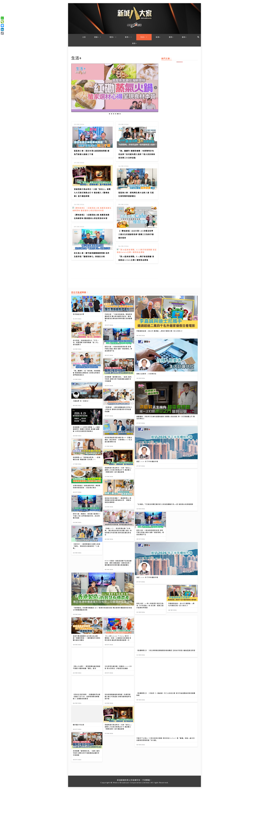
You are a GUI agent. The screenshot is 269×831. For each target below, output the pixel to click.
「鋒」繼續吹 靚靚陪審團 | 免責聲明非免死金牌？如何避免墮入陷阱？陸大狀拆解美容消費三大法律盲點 (136, 154)
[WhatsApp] (2, 18)
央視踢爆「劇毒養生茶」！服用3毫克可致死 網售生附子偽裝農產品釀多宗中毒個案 (118, 379)
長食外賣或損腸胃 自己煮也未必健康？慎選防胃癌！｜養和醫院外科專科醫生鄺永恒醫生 (86, 638)
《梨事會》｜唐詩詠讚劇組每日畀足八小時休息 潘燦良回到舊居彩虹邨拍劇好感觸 (118, 409)
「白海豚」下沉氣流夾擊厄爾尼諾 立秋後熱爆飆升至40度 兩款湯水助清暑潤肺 (164, 504)
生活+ (142, 37)
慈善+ (134, 43)
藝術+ (184, 37)
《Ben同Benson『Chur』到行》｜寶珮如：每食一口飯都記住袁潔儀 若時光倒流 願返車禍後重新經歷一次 (118, 638)
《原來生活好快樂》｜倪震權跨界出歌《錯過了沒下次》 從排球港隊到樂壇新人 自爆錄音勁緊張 (86, 696)
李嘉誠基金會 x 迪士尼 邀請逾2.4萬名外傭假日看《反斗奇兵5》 (159, 331)
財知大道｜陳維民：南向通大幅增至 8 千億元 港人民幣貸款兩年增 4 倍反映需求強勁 (86, 516)
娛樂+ (158, 37)
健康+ (96, 37)
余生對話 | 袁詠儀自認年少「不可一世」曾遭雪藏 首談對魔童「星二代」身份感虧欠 (86, 342)
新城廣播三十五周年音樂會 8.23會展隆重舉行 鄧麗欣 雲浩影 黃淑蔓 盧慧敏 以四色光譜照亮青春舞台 (86, 429)
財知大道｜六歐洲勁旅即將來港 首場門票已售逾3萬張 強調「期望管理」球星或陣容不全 (118, 349)
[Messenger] (2, 26)
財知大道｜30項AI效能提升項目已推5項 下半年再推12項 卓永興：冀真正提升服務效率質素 (150, 605)
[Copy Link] (2, 33)
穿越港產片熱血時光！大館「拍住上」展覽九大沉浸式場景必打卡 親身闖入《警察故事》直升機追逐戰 (92, 192)
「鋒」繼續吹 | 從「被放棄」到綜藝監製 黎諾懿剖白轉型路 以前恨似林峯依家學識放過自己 (87, 373)
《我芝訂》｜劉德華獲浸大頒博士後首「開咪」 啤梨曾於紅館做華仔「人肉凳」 (86, 546)
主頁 (84, 37)
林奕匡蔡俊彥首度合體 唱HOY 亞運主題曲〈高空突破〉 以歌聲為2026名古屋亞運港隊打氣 (118, 440)
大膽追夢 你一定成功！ (81, 401)
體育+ (171, 37)
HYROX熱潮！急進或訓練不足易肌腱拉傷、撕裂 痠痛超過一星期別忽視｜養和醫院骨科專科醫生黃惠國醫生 (118, 563)
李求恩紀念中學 (78, 314)
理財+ (112, 37)
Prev (74, 87)
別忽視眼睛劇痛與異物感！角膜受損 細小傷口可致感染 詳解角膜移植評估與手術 (118, 696)
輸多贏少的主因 (78, 724)
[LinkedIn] (2, 29)
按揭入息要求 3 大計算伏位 (146, 374)
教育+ (127, 37)
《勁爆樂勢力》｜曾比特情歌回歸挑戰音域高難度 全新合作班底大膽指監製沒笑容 (165, 650)
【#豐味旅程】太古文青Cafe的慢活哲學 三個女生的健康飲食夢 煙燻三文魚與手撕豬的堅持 (136, 234)
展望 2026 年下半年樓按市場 (147, 461)
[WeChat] (2, 22)
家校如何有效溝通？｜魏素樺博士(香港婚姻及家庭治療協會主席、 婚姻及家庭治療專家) (118, 500)
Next (155, 87)
